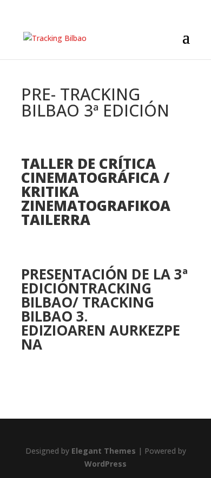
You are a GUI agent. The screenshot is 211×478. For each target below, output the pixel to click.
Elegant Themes (103, 451)
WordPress (105, 464)
